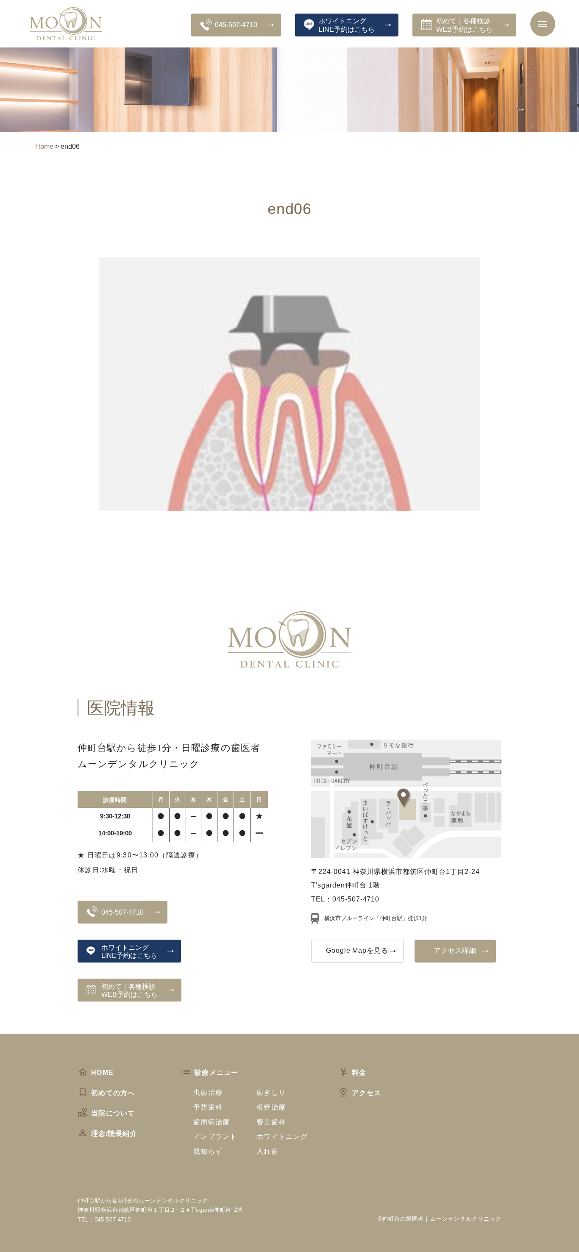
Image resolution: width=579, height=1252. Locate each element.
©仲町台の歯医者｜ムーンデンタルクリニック (439, 1219)
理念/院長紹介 (114, 1133)
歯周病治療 (211, 1122)
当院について (113, 1113)
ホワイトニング (282, 1136)
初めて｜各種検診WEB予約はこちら (464, 25)
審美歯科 (271, 1122)
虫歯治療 (208, 1092)
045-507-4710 (236, 24)
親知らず (208, 1151)
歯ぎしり (271, 1092)
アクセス (366, 1092)
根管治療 (271, 1107)
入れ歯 (267, 1151)
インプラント (215, 1136)
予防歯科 (208, 1107)
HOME (102, 1072)
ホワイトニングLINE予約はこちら (347, 25)
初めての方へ (113, 1092)
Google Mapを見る (357, 950)
